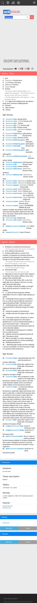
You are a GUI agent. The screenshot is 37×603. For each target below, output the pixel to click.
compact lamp (14, 426)
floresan (7, 89)
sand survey (14, 193)
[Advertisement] (18, 39)
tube (11, 130)
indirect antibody (15, 226)
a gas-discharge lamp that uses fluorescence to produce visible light (19, 360)
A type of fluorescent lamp (29, 427)
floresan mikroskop (15, 82)
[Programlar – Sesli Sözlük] (18, 3)
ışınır (6, 78)
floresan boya (31, 183)
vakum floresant (25, 232)
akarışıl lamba (22, 119)
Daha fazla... (9, 528)
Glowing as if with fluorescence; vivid (17, 265)
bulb (11, 164)
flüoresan (8, 105)
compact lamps (15, 430)
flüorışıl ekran (17, 80)
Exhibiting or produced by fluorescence (17, 247)
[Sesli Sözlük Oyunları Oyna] (13, 3)
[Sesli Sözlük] (3, 3)
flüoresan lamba (23, 138)
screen (12, 201)
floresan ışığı (25, 125)
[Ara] (32, 17)
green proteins (15, 448)
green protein (14, 436)
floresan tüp (21, 218)
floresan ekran (23, 203)
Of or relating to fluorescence (14, 251)
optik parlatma (27, 133)
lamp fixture (14, 169)
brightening (14, 133)
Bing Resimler (7, 508)
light (11, 123)
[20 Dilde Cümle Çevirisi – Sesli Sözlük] (8, 3)
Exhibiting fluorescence (13, 342)
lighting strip (14, 175)
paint (11, 181)
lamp (11, 119)
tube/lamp (13, 146)
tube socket (14, 220)
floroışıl (12, 87)
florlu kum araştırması (29, 198)
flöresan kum (27, 191)
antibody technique (16, 156)
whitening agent (15, 140)
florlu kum (26, 189)
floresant (15, 85)
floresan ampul (27, 164)
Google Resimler (8, 506)
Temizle (27, 528)
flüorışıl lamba (27, 135)
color (11, 121)
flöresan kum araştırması (28, 194)
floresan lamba (22, 127)
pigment (12, 185)
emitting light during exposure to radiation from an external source (18, 331)
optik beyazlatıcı (29, 141)
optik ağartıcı (30, 144)
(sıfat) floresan (9, 107)
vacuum (12, 232)
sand (11, 189)
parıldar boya (31, 181)
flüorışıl (8, 110)
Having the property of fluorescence (17, 311)
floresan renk (27, 121)
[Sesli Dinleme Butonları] (20, 69)
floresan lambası (23, 166)
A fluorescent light (11, 270)
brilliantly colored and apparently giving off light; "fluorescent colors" (18, 335)
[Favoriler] (32, 70)
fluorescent (6, 523)
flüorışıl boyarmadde (26, 186)
